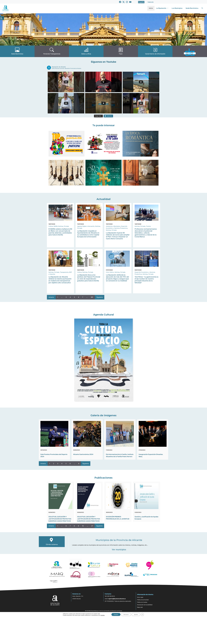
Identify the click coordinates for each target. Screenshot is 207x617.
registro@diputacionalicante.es (117, 598)
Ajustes (136, 614)
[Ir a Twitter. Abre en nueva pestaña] (123, 1)
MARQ (55, 226)
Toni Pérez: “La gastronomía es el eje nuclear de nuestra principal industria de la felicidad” (146, 280)
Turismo (148, 226)
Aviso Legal (140, 597)
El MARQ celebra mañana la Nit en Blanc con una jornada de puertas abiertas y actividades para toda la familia (60, 232)
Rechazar (126, 614)
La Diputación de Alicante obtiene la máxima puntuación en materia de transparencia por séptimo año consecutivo (60, 280)
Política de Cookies (142, 602)
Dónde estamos (52, 544)
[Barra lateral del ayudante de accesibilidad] (2, 18)
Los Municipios (177, 8)
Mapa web (140, 607)
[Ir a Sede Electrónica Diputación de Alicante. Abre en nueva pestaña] (17, 51)
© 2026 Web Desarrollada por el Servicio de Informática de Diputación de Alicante (103, 610)
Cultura (51, 226)
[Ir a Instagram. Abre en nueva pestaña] (126, 1)
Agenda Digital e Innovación (85, 226)
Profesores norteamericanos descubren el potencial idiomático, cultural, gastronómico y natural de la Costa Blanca (146, 233)
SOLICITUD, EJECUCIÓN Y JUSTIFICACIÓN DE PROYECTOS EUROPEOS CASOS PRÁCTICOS (60, 519)
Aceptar (116, 614)
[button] (202, 8)
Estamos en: (76, 594)
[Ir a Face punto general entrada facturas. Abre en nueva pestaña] (121, 51)
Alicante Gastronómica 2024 (83, 454)
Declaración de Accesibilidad (144, 604)
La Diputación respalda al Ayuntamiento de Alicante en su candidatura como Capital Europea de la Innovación (88, 234)
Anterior (51, 297)
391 (92, 297)
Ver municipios (119, 549)
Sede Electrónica (192, 8)
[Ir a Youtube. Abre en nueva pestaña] (130, 1)
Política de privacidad (143, 599)
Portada (66, 226)
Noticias (60, 226)
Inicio (151, 8)
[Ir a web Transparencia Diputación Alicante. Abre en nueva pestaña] (52, 51)
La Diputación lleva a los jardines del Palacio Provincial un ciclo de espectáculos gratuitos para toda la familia (88, 278)
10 (83, 526)
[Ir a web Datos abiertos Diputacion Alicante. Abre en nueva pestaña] (189, 51)
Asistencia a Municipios (113, 226)
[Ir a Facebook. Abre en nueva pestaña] (120, 1)
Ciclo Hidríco (110, 272)
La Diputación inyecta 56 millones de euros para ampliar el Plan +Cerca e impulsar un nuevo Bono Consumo (118, 236)
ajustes (103, 615)
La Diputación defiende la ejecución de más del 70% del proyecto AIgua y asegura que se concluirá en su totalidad (117, 278)
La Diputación (161, 8)
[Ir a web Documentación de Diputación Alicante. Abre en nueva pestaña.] (86, 51)
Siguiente (99, 297)
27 (92, 526)
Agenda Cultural (103, 314)
